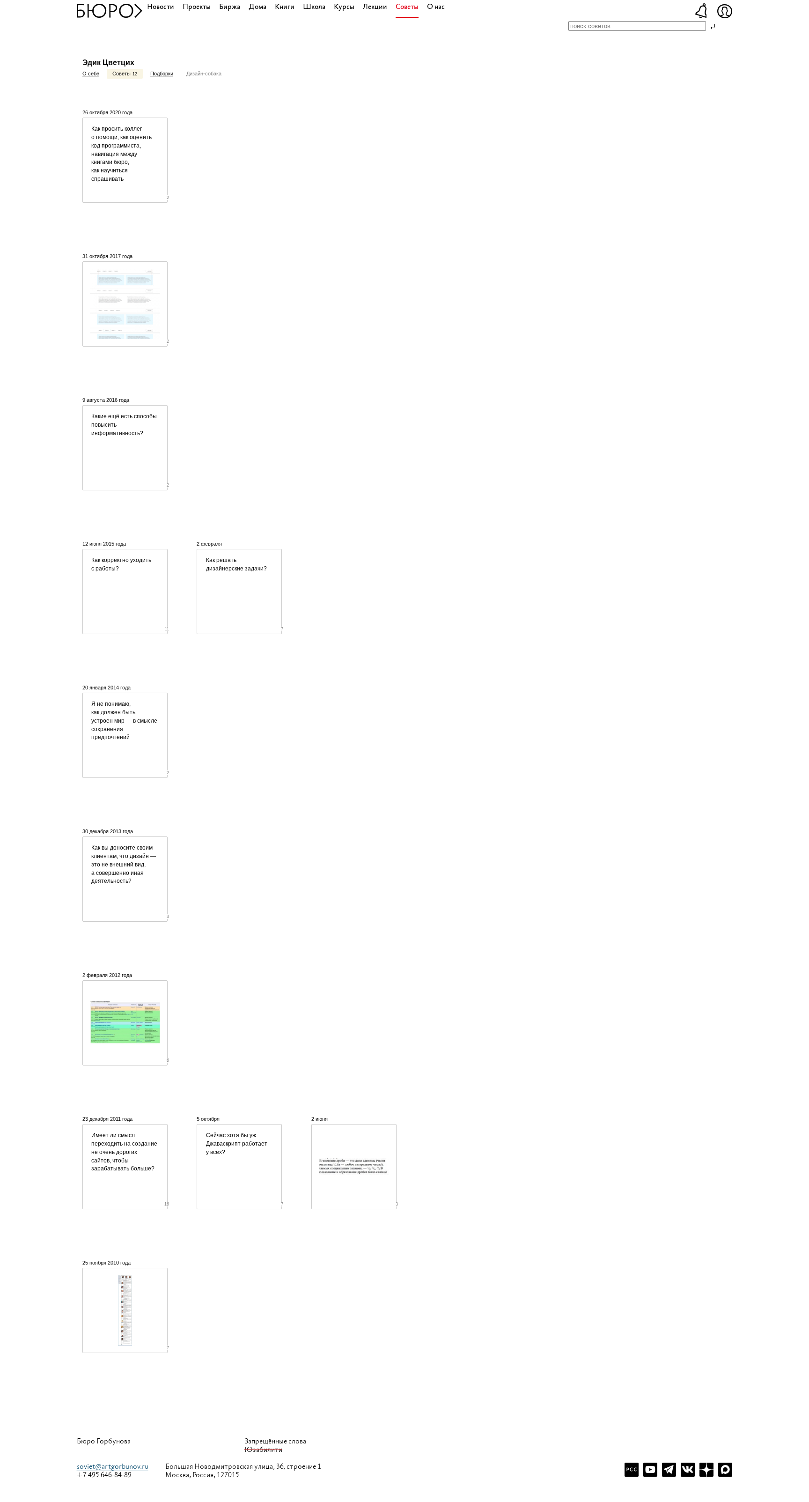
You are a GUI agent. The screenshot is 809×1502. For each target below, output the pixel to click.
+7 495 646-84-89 (104, 1475)
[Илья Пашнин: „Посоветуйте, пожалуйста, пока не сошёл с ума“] (125, 304)
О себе (90, 73)
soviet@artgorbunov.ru (112, 1467)
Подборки (161, 73)
